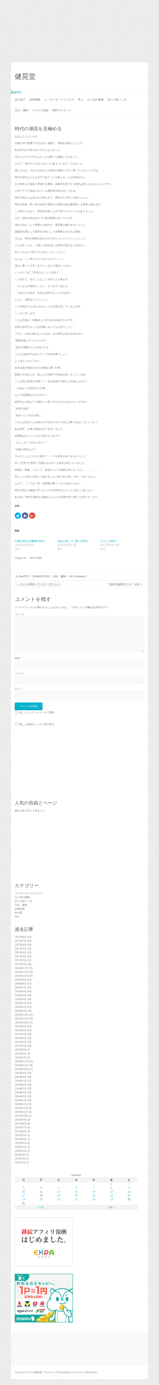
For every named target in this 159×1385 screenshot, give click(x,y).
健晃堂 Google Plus (123, 76)
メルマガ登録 (40, 110)
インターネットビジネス (59, 99)
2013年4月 (21, 1139)
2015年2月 (21, 1053)
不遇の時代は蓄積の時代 (30, 541)
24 (23, 1199)
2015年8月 (21, 1030)
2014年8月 (21, 1077)
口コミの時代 (108, 541)
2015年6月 (21, 1038)
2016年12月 (21, 968)
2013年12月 (21, 1108)
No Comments (77, 576)
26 (58, 1199)
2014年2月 (21, 1100)
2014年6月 (21, 1084)
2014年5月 (21, 1088)
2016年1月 (21, 1011)
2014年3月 (21, 1096)
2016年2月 (21, 1007)
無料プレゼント (61, 110)
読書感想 (20, 908)
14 (93, 1191)
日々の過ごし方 (116, 99)
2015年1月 (21, 1057)
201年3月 (20, 1158)
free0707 (24, 576)
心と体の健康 (95, 99)
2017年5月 (21, 948)
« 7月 (41, 1207)
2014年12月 (21, 1061)
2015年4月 (21, 1045)
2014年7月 (21, 1080)
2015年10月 (21, 1022)
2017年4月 (21, 952)
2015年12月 (21, 1014)
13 (76, 1191)
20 (76, 1195)
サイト (18, 689)
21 (93, 1195)
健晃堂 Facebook (111, 76)
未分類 (18, 912)
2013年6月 (21, 1131)
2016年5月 (21, 995)
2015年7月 (21, 1034)
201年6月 (20, 1154)
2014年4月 (21, 1092)
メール (19, 673)
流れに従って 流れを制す (72, 541)
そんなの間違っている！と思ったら (38, 584)
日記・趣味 (21, 110)
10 (23, 1191)
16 (129, 1191)
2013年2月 (21, 1147)
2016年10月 (21, 976)
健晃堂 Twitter (117, 76)
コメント (20, 614)
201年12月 (21, 1150)
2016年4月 (21, 999)
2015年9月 (21, 1026)
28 (93, 1199)
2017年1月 (21, 964)
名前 (18, 658)
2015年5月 (21, 1042)
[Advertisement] (79, 29)
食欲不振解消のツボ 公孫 (126, 584)
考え (80, 99)
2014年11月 (21, 1065)
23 (129, 1195)
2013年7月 (21, 1127)
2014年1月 (21, 1104)
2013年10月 (21, 1115)
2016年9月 (21, 979)
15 (111, 1191)
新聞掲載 (34, 99)
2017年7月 (21, 941)
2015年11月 (21, 1018)
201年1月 (20, 1162)
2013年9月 (21, 1119)
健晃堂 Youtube (134, 76)
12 (58, 1191)
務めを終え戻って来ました (30, 810)
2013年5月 (21, 1135)
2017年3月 (21, 956)
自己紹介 (20, 99)
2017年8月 (21, 937)
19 (58, 1195)
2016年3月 (21, 1003)
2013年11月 (21, 1112)
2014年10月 (21, 1069)
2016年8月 (21, 983)
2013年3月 (21, 1143)
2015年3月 (21, 1049)
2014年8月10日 (40, 576)
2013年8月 (21, 1123)
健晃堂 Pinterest (129, 76)
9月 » (111, 1207)
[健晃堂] (16, 92)
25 (41, 1199)
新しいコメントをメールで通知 (36, 712)
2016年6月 (21, 991)
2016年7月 (21, 987)
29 (111, 1199)
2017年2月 (21, 960)
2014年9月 (21, 1073)
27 (76, 1199)
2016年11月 (21, 972)
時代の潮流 (35, 558)
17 (23, 1195)
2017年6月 (21, 944)
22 (111, 1195)
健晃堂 (25, 76)
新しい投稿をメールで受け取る (36, 724)
